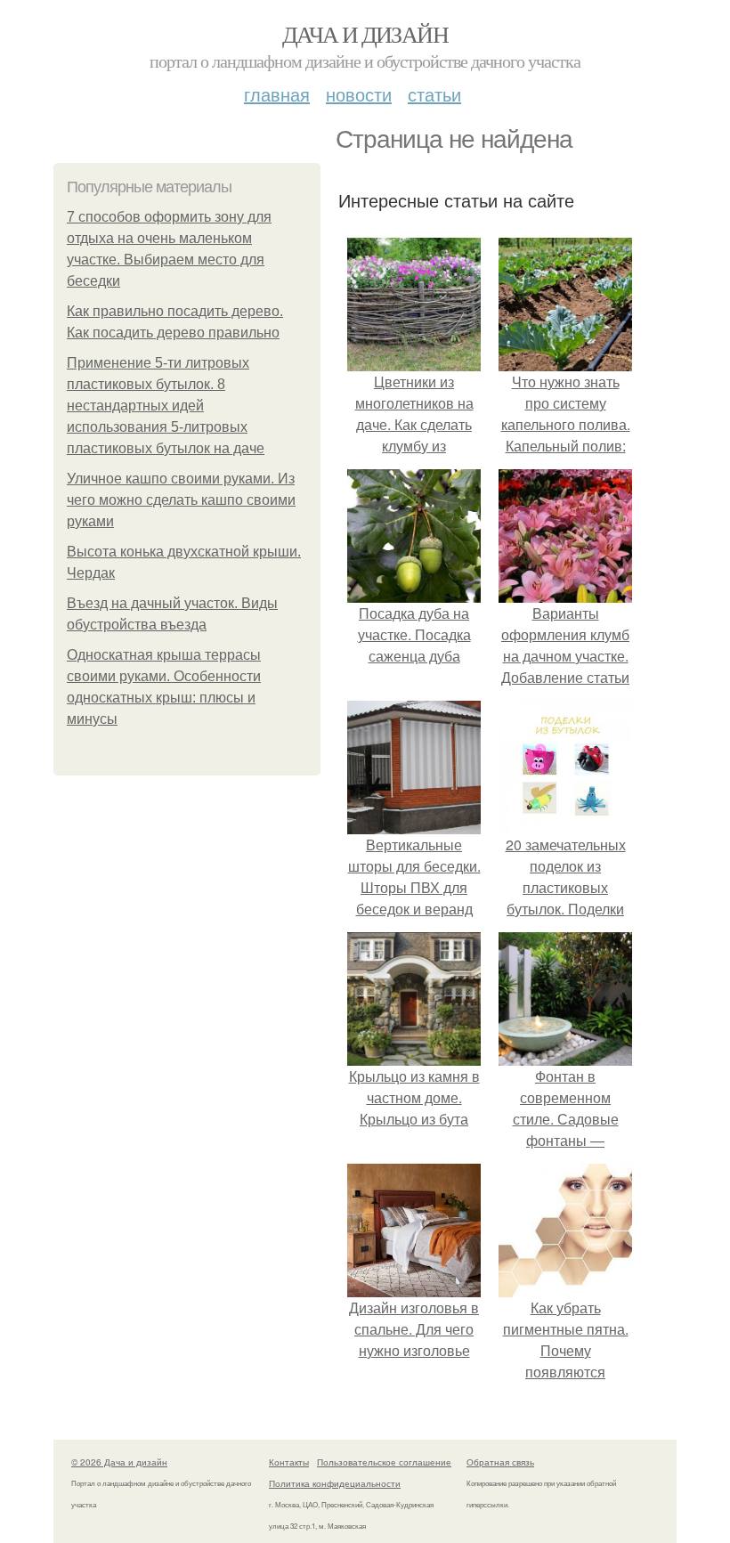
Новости (359, 94)
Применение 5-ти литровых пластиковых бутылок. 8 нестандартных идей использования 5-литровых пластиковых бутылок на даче (165, 405)
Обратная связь (500, 1462)
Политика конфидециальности (335, 1483)
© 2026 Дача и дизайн (119, 1462)
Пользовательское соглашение (384, 1462)
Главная (277, 94)
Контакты (289, 1462)
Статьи (434, 94)
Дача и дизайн (365, 34)
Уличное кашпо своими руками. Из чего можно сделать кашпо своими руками (181, 500)
